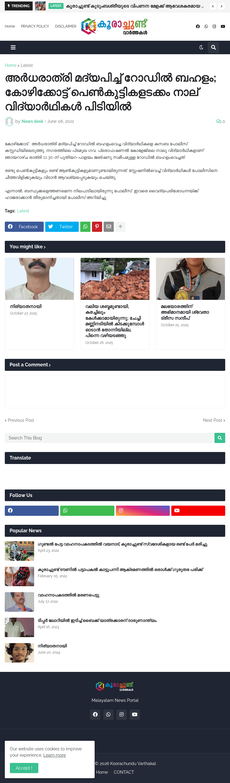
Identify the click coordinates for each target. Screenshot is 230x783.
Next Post (212, 420)
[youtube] (223, 26)
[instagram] (214, 26)
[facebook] (198, 26)
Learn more (54, 755)
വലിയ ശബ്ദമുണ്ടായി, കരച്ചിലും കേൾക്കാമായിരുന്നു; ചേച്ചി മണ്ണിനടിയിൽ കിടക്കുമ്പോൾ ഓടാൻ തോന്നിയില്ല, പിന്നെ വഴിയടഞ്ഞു (114, 321)
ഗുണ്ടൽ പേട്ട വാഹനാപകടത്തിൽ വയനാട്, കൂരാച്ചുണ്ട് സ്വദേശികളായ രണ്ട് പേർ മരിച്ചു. (123, 544)
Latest (27, 65)
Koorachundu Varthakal (133, 763)
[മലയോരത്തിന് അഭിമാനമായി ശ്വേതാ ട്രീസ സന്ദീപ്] (190, 279)
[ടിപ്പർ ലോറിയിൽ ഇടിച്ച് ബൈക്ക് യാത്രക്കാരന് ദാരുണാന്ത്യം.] (19, 627)
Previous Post (21, 420)
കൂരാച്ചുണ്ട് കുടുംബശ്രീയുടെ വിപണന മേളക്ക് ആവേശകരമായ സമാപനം (136, 6)
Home (10, 26)
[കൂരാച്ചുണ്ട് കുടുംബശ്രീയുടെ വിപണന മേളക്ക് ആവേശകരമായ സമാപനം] (40, 5)
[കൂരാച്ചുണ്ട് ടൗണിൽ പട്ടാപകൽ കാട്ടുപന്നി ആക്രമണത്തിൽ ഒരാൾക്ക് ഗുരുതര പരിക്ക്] (19, 576)
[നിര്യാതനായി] (39, 279)
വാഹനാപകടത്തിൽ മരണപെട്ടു (68, 594)
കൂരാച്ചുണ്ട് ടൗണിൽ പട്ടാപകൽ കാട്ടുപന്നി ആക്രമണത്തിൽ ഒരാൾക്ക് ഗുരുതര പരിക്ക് (120, 569)
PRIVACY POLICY (35, 26)
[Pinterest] (97, 227)
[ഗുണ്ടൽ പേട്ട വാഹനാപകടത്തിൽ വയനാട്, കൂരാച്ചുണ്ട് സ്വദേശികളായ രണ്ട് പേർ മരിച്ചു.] (19, 551)
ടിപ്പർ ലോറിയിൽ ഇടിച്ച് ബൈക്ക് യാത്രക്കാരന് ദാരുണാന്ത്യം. (97, 620)
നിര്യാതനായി (25, 306)
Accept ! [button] (24, 768)
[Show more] (120, 227)
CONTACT (90, 26)
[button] (213, 6)
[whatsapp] (206, 26)
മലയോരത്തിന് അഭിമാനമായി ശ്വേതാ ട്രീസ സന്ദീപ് (185, 312)
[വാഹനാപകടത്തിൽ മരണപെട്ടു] (19, 602)
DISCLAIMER (65, 26)
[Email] (109, 227)
